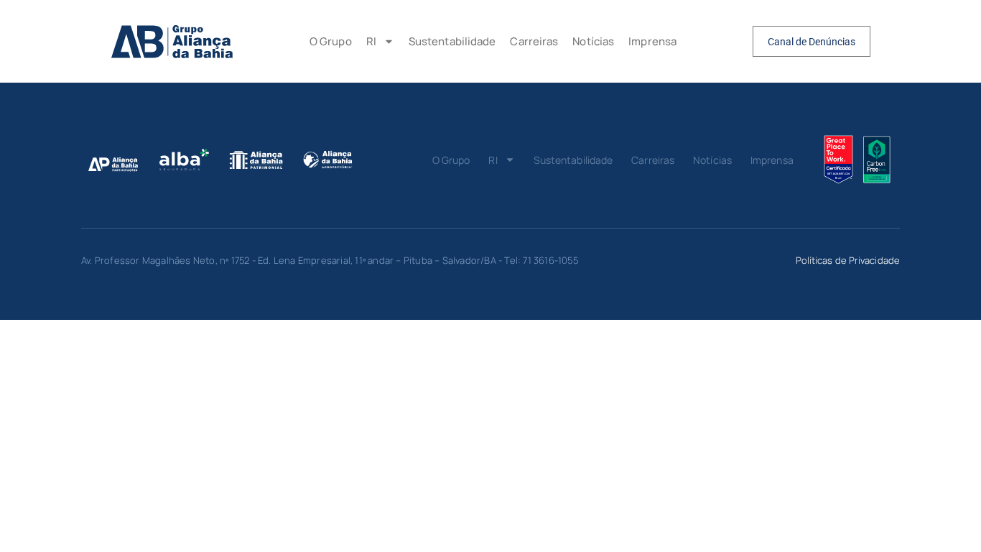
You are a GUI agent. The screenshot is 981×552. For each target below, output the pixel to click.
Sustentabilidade (452, 41)
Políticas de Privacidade (848, 260)
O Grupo (331, 41)
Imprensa (652, 41)
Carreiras (534, 41)
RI (371, 41)
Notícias (593, 41)
